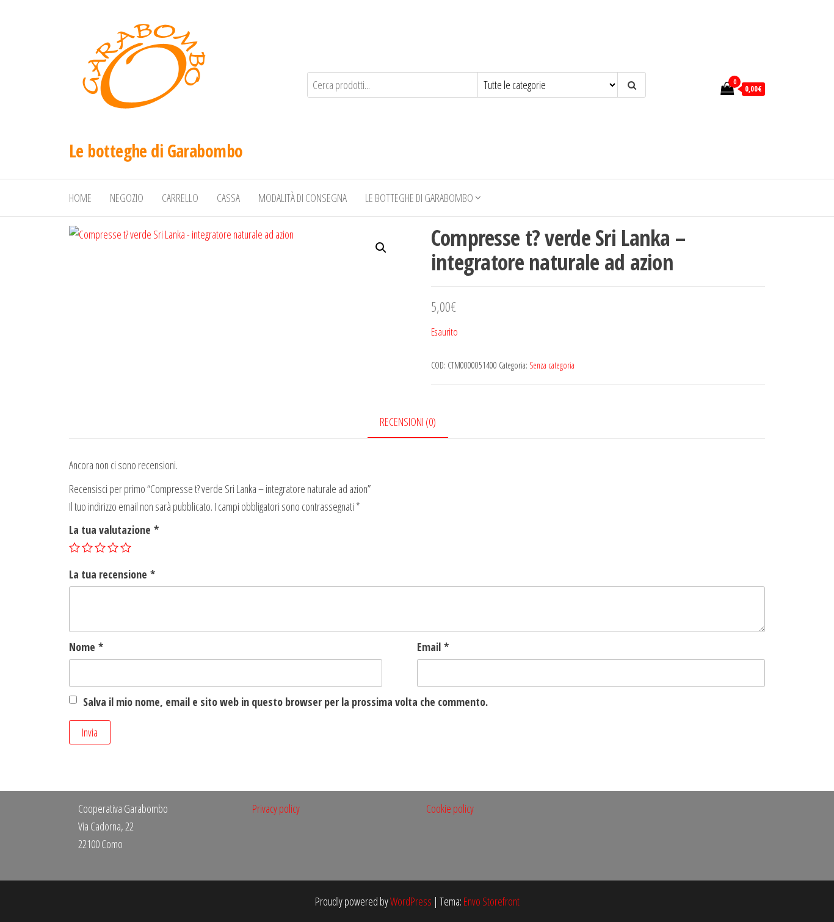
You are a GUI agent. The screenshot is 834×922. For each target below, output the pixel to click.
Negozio (126, 197)
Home (80, 197)
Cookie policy (450, 808)
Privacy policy (276, 808)
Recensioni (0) (408, 421)
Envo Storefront (491, 901)
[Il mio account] (704, 88)
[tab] (417, 422)
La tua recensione (112, 574)
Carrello (180, 197)
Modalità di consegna (302, 197)
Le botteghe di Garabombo (156, 150)
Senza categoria (552, 365)
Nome (86, 646)
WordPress (411, 901)
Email (433, 646)
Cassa (228, 197)
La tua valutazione (114, 529)
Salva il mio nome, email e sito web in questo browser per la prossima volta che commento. (285, 701)
